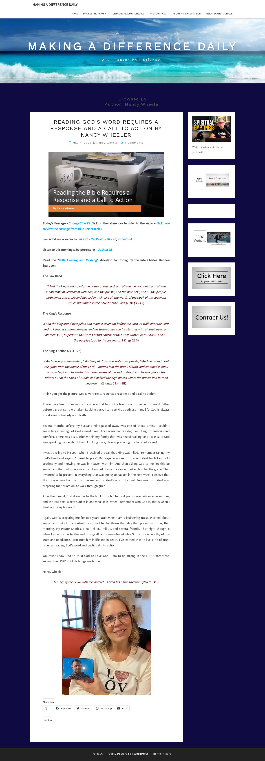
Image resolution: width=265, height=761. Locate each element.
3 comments (133, 142)
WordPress (141, 753)
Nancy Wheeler (107, 142)
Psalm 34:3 (150, 582)
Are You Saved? (158, 13)
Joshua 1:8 (105, 249)
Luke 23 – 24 (86, 239)
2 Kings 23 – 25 (79, 223)
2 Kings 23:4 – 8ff (113, 383)
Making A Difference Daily (55, 4)
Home (75, 13)
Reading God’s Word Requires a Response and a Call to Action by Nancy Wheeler (106, 128)
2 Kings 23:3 (130, 340)
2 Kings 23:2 (135, 303)
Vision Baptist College (219, 13)
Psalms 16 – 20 (106, 239)
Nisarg (167, 753)
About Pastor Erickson (187, 13)
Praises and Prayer (94, 13)
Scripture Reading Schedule (127, 13)
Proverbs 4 (125, 239)
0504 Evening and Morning (78, 260)
